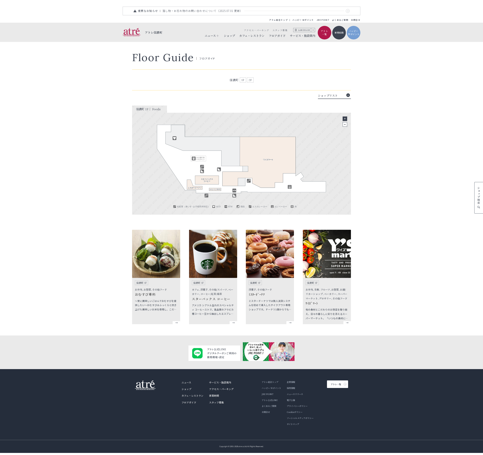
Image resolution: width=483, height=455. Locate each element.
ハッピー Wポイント (303, 20)
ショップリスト (328, 95)
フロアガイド (277, 36)
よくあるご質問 (340, 20)
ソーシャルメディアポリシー (300, 418)
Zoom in (345, 118)
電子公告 (291, 400)
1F (243, 80)
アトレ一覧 (324, 32)
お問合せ (355, 20)
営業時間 (339, 32)
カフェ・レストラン (252, 36)
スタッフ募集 (280, 30)
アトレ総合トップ (278, 20)
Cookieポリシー (294, 411)
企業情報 (291, 381)
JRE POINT (323, 20)
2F (250, 80)
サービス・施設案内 (302, 36)
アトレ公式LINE (270, 400)
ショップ (229, 36)
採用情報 (291, 387)
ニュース (186, 382)
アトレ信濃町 (153, 32)
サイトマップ (293, 424)
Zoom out (345, 124)
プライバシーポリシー (297, 405)
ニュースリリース (295, 394)
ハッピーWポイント (353, 32)
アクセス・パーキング (256, 30)
